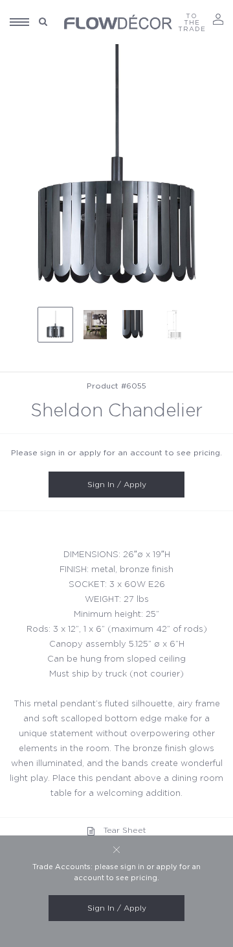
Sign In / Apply (116, 484)
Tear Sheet (125, 830)
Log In (218, 19)
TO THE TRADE (192, 22)
